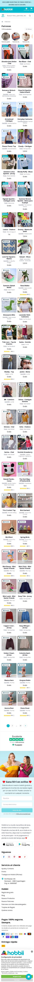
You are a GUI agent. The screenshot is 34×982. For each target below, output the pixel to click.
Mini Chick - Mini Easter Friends (25, 567)
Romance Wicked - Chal (9, 91)
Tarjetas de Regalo (8, 907)
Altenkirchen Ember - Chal (9, 62)
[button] (31, 9)
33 (20, 725)
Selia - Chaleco (25, 427)
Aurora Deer (9, 708)
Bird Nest (9, 537)
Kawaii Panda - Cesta (9, 480)
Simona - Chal (9, 427)
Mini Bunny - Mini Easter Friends (9, 567)
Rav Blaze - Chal (25, 62)
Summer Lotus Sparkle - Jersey (9, 173)
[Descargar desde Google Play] (24, 844)
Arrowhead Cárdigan (9, 120)
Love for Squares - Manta (9, 258)
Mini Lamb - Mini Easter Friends (9, 597)
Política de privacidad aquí (23, 814)
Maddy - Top (9, 372)
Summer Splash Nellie (9, 286)
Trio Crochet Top (9, 510)
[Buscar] (29, 16)
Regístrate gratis (7, 892)
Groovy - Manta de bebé (25, 230)
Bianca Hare (9, 680)
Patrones (7, 22)
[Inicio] (2, 21)
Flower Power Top (9, 146)
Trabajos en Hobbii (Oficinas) (12, 875)
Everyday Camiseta (25, 119)
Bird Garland (25, 510)
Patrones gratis (6, 42)
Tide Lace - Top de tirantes (9, 343)
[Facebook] (4, 857)
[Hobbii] (6, 9)
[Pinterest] (14, 857)
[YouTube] (19, 857)
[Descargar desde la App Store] (9, 844)
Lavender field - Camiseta (25, 316)
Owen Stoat (24, 708)
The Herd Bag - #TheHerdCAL (25, 480)
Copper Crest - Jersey (9, 627)
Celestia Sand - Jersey (25, 654)
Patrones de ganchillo (16, 42)
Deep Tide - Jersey (25, 596)
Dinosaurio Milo (9, 315)
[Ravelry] (25, 857)
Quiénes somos (7, 910)
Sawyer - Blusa (24, 257)
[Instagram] (9, 857)
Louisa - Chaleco (9, 230)
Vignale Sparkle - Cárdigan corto (9, 200)
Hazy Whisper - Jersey (25, 627)
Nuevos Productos (8, 898)
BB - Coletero (9, 400)
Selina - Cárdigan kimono (25, 400)
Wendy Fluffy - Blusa (24, 172)
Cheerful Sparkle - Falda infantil (25, 91)
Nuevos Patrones (8, 901)
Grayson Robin (25, 680)
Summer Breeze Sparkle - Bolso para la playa (24, 201)
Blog (3, 895)
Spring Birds (24, 537)
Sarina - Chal (9, 452)
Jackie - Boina (25, 372)
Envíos (4, 872)
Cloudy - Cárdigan (25, 146)
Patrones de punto (26, 42)
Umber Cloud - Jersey (9, 654)
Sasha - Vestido (25, 342)
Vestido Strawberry (25, 452)
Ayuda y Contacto (8, 869)
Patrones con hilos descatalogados (14, 904)
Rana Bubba (24, 286)
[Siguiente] (25, 726)
